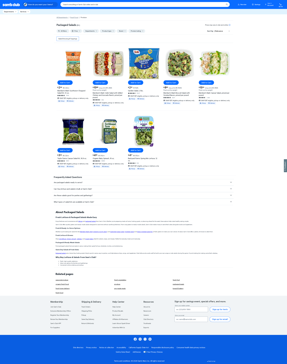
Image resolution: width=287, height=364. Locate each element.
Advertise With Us (118, 327)
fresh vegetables (120, 280)
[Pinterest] (150, 339)
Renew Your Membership (59, 319)
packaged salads (90, 221)
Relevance (219, 31)
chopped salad (129, 232)
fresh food (59, 293)
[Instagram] (140, 339)
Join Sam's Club (55, 307)
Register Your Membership (59, 315)
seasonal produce (62, 280)
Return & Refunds (88, 323)
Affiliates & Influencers (120, 319)
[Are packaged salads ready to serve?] (231, 182)
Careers (146, 315)
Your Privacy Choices (155, 352)
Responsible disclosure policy (162, 347)
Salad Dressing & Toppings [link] (67, 39)
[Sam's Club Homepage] (11, 4)
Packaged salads (61, 253)
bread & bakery (178, 288)
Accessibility (121, 347)
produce (117, 284)
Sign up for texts (220, 309)
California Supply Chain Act (139, 347)
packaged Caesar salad (117, 232)
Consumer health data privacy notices (191, 347)
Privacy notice (91, 347)
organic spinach (71, 239)
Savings (257, 4)
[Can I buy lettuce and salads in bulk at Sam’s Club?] (231, 189)
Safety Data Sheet (123, 352)
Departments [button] (9, 12)
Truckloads (147, 323)
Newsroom (147, 311)
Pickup (84, 315)
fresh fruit (176, 280)
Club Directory (148, 319)
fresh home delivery (63, 288)
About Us (147, 307)
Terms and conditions (122, 361)
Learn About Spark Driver (121, 323)
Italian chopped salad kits (145, 232)
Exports (146, 327)
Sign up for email (220, 319)
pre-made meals (120, 288)
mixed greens (89, 239)
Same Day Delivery (88, 319)
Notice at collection (106, 347)
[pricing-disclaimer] (229, 25)
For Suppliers (55, 327)
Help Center (116, 307)
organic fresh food (62, 284)
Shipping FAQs (87, 311)
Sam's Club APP (55, 323)
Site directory (78, 347)
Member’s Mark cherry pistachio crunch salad (93, 232)
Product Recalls (117, 311)
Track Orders (86, 307)
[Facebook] (135, 339)
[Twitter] (145, 339)
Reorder (243, 4)
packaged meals (178, 284)
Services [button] (23, 12)
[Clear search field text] (221, 4)
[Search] (227, 4)
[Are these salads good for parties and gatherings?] (231, 195)
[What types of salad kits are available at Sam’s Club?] (231, 202)
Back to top (211, 361)
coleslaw (79, 239)
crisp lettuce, (62, 239)
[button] (269, 4)
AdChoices (137, 352)
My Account (116, 315)
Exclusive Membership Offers (60, 311)
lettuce (80, 221)
